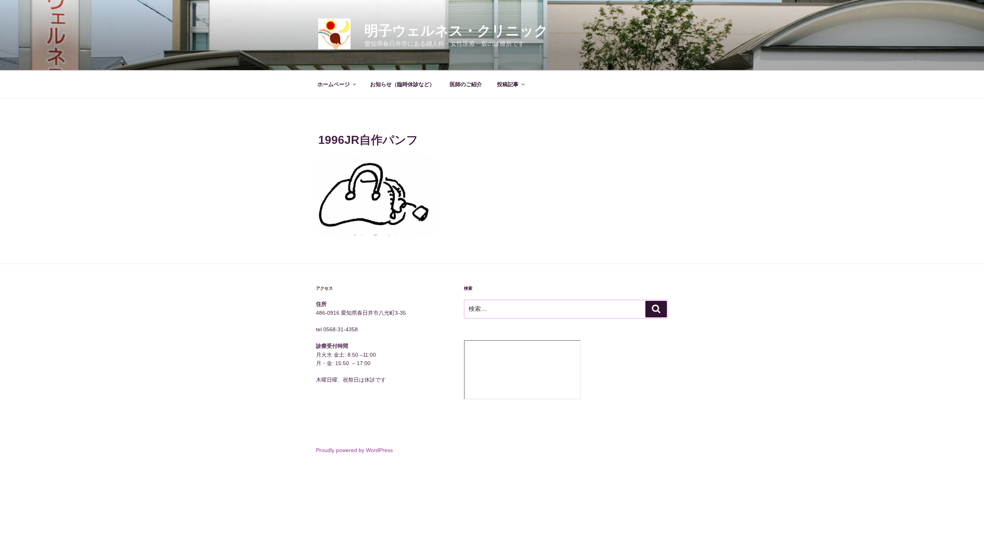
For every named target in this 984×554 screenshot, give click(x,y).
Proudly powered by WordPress (354, 450)
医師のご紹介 (466, 84)
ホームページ (333, 84)
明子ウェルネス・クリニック (456, 30)
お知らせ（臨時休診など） (402, 84)
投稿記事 (508, 84)
